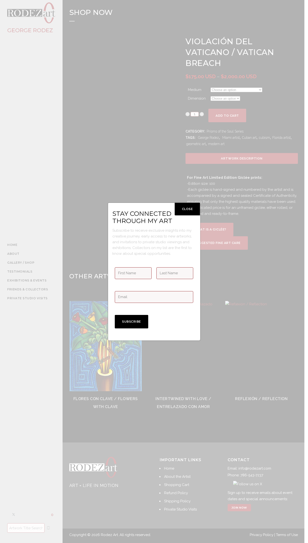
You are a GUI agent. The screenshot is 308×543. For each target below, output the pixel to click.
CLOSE (187, 209)
